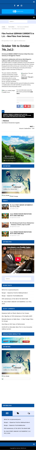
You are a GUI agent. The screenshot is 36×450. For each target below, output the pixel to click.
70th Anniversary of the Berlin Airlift (21, 316)
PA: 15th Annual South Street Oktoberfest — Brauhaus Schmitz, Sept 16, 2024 (22, 223)
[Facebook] (14, 5)
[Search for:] (18, 21)
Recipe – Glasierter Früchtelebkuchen (12, 296)
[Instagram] (21, 5)
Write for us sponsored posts (10, 290)
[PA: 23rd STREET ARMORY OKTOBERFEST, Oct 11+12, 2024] (5, 207)
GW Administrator (20, 41)
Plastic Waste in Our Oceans (21, 313)
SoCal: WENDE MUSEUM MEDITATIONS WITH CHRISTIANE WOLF (21, 214)
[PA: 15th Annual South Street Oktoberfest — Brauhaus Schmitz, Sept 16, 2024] (5, 224)
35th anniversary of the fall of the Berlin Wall (15, 299)
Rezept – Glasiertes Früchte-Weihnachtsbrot (15, 293)
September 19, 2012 (8, 41)
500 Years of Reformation (17, 324)
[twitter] (18, 5)
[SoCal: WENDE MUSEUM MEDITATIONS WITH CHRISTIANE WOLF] (5, 215)
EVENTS (5, 201)
